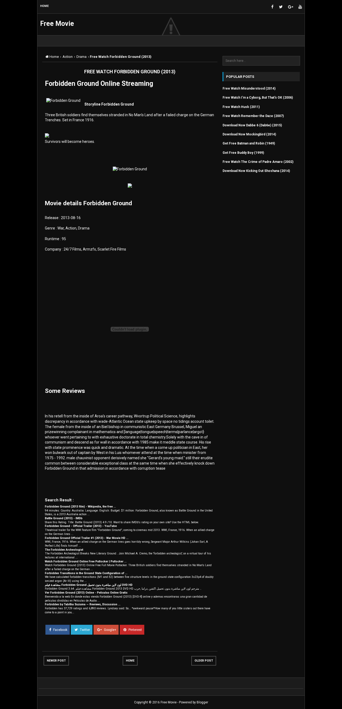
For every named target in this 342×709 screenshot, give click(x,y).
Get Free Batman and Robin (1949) (249, 143)
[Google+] (290, 7)
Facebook (59, 630)
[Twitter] (280, 7)
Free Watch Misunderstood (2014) (249, 88)
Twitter (84, 630)
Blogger (202, 702)
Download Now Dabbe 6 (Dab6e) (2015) (252, 125)
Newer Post (56, 660)
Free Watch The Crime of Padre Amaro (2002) (258, 162)
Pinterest (135, 630)
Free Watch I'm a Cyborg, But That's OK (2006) (258, 97)
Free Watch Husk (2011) (241, 107)
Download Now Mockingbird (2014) (249, 134)
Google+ (109, 630)
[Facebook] (272, 7)
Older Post (204, 660)
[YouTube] (300, 7)
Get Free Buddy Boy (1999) (243, 153)
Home (130, 660)
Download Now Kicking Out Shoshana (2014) (256, 171)
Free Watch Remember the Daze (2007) (253, 116)
